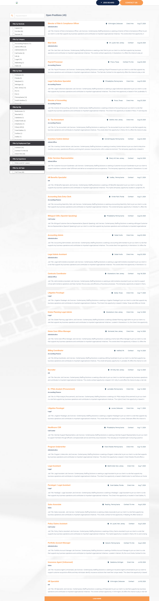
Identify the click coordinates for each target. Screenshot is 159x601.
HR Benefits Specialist (57, 177)
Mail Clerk (52, 43)
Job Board (108, 3)
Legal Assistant (54, 466)
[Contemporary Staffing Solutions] (26, 2)
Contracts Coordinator (57, 273)
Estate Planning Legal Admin (60, 312)
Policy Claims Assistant (57, 524)
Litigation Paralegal (56, 293)
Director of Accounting (57, 100)
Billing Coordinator (55, 350)
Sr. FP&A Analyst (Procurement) (61, 389)
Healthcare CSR (54, 427)
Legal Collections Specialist (59, 81)
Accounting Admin (55, 235)
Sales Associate (54, 504)
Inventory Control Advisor (58, 139)
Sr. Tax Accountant (56, 120)
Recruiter (52, 370)
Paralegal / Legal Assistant (59, 485)
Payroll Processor (55, 62)
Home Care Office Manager (59, 331)
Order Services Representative (60, 158)
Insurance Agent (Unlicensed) (60, 562)
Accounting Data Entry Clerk (59, 197)
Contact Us (131, 3)
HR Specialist (53, 581)
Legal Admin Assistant (57, 254)
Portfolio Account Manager (59, 543)
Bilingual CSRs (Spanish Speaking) (62, 216)
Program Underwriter (57, 447)
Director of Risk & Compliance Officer (63, 23)
